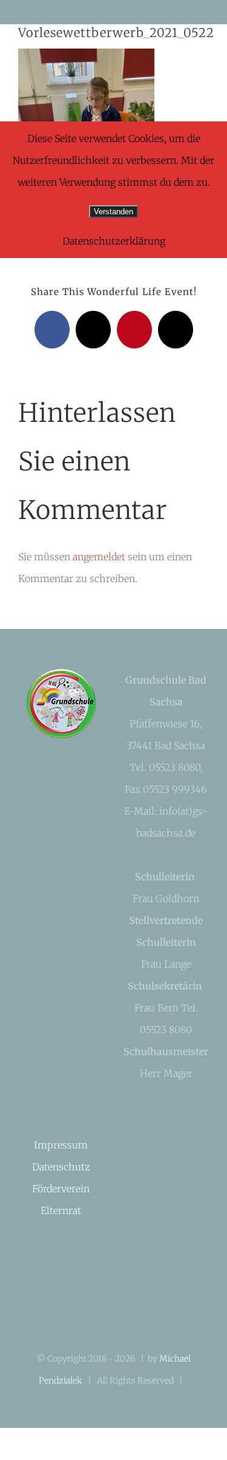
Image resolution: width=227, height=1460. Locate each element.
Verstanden (113, 211)
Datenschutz (61, 1167)
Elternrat (61, 1210)
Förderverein (61, 1189)
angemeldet (99, 557)
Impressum (61, 1145)
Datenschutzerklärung (113, 241)
